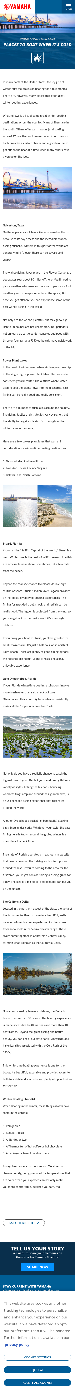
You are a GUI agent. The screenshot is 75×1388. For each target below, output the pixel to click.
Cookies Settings (37, 1357)
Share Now (37, 1267)
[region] (37, 1339)
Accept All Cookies (37, 1383)
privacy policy (17, 1344)
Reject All (37, 1370)
